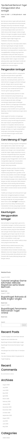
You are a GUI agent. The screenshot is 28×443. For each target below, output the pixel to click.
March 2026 (6, 398)
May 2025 (5, 426)
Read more (4, 291)
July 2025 (5, 421)
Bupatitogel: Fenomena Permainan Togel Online (13, 310)
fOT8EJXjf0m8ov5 (17, 14)
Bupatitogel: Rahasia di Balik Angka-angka (13, 297)
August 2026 (6, 385)
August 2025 (6, 418)
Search (3, 322)
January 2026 (6, 404)
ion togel (14, 201)
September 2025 (7, 415)
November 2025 (7, 410)
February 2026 (6, 401)
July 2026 (5, 387)
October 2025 (6, 412)
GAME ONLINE (6, 438)
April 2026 (5, 396)
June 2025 (5, 424)
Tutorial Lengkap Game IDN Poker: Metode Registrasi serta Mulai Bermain (13, 284)
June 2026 (5, 390)
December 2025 (7, 407)
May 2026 (5, 393)
